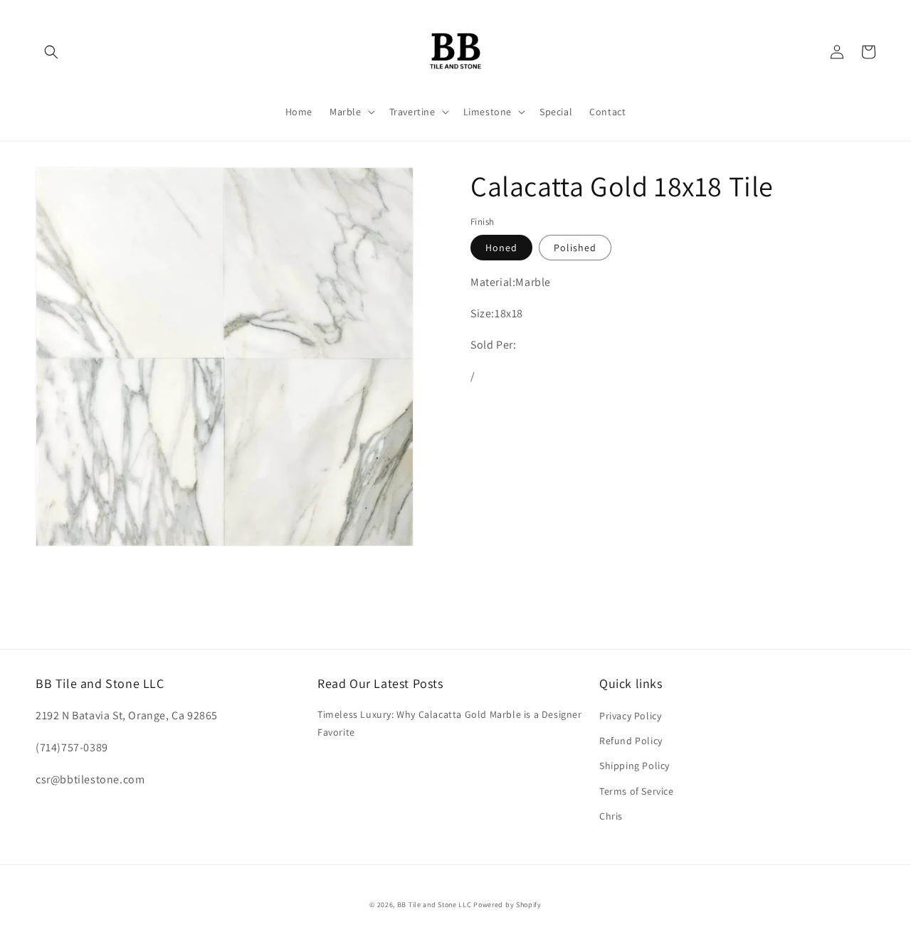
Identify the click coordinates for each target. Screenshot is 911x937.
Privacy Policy (630, 715)
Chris (611, 816)
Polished (575, 247)
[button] (51, 52)
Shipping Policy (634, 765)
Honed (501, 247)
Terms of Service (636, 791)
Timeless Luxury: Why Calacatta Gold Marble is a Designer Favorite (449, 723)
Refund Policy (631, 740)
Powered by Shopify (507, 904)
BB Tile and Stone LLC (434, 904)
